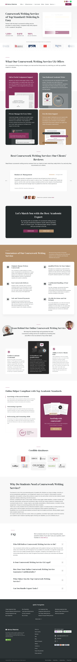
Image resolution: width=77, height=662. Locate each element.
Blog (36, 638)
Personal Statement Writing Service (13, 611)
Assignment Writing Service (44, 611)
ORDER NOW (30, 231)
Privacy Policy (69, 660)
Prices (36, 648)
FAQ (36, 636)
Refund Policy (55, 660)
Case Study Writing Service (28, 611)
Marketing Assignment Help (61, 609)
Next (70, 180)
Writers (42, 4)
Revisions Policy (62, 660)
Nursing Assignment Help (11, 613)
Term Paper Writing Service (44, 613)
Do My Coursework (26, 613)
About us (52, 4)
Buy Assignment (9, 615)
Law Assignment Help (43, 609)
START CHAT (46, 231)
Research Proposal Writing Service (45, 615)
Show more (37, 619)
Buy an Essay (25, 615)
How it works (37, 4)
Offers (21, 4)
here (53, 197)
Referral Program (38, 641)
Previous (6, 180)
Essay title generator (39, 650)
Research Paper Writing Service (61, 611)
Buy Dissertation (25, 609)
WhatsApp (68, 631)
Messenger (59, 631)
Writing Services (28, 4)
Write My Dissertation (59, 613)
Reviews (47, 4)
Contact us (37, 646)
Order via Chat (56, 428)
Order (68, 4)
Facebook (59, 638)
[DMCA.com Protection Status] (8, 640)
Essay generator (38, 653)
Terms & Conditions (48, 660)
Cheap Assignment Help (11, 609)
